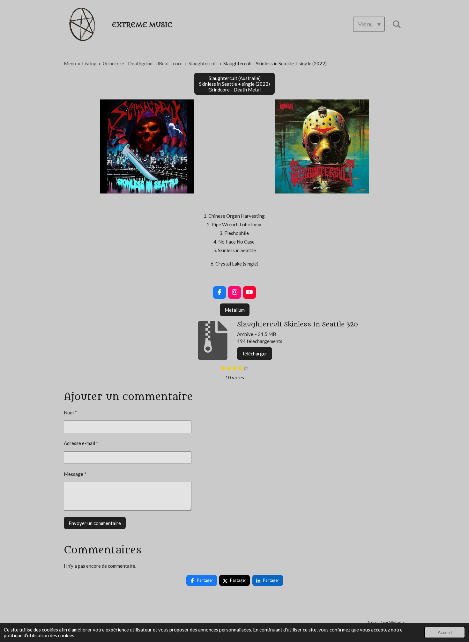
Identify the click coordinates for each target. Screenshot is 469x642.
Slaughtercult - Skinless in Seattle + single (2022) (275, 63)
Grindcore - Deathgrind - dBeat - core (142, 63)
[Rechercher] (396, 24)
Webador (397, 622)
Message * (75, 474)
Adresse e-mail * (81, 443)
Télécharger (254, 353)
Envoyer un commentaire (95, 523)
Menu (70, 63)
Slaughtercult (203, 63)
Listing (89, 63)
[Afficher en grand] (147, 146)
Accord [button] (445, 632)
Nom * (70, 412)
